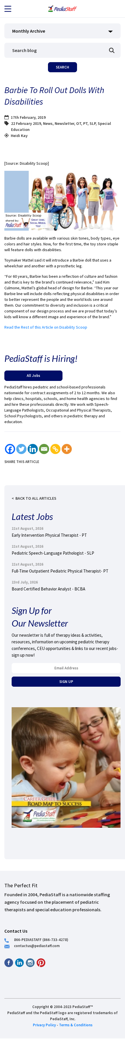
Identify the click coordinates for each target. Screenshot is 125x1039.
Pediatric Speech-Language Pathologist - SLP (53, 553)
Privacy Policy (44, 1025)
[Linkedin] (33, 449)
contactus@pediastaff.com (37, 945)
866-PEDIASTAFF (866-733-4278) (41, 939)
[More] (67, 449)
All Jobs (33, 375)
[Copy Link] (55, 449)
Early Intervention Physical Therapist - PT (49, 535)
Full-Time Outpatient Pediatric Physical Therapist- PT (60, 571)
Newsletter (64, 123)
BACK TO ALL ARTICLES (35, 498)
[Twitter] (21, 449)
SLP (93, 123)
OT (78, 123)
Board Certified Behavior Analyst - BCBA (48, 589)
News (48, 123)
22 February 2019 (26, 123)
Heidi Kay (19, 135)
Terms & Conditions (75, 1025)
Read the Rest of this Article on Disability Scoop (45, 327)
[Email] (44, 449)
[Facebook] (10, 449)
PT (85, 123)
